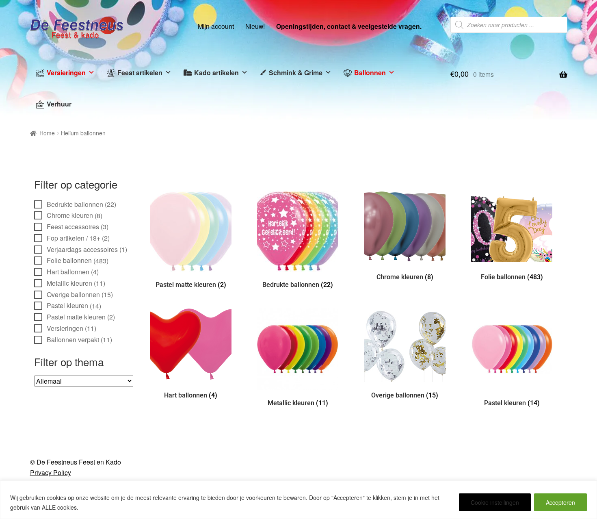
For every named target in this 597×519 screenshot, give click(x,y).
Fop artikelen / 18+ (73, 238)
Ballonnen (370, 72)
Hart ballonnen (68, 271)
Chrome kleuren (70, 215)
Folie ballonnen (69, 260)
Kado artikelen (216, 72)
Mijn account (216, 26)
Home (47, 133)
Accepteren (560, 502)
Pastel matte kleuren (76, 316)
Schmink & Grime (295, 72)
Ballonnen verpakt (73, 339)
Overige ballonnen (73, 294)
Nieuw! (255, 26)
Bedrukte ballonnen (75, 204)
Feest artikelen (139, 72)
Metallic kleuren (69, 283)
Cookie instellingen (495, 502)
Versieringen (66, 72)
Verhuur (59, 104)
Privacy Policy (50, 472)
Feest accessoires (73, 226)
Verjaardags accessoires (82, 249)
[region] (298, 499)
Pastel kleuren (67, 305)
